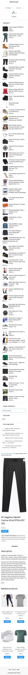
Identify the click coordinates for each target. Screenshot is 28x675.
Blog (10, 669)
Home (2, 453)
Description (15, 546)
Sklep (18, 669)
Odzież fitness (8, 453)
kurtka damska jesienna (16, 537)
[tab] (14, 546)
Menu (14, 16)
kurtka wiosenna (15, 539)
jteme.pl (14, 2)
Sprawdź (4, 531)
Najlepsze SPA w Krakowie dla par (14, 438)
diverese (7, 537)
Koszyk (14, 669)
